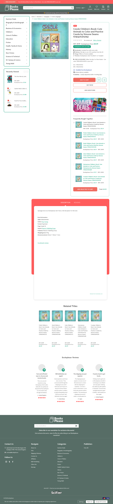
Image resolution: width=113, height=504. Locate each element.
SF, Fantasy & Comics (13, 60)
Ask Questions (90, 90)
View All (86, 448)
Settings (81, 502)
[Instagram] (6, 461)
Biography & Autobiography (15, 24)
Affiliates (33, 459)
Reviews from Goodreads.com (96, 293)
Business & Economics (13, 28)
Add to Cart (21, 86)
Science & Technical (13, 56)
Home (33, 16)
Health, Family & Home (14, 46)
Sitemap (33, 467)
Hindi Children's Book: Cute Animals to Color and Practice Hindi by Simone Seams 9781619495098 (94, 145)
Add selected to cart (85, 189)
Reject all (89, 502)
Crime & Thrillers (11, 35)
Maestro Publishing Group (49, 228)
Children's (9, 32)
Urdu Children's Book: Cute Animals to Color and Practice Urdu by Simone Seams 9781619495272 (93, 155)
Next (27, 72)
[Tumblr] (9, 461)
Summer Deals (11, 19)
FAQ (32, 450)
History (8, 49)
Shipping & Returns (36, 453)
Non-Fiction (10, 53)
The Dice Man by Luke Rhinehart (23, 76)
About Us (33, 448)
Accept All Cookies (101, 502)
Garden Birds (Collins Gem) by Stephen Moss (26, 88)
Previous (25, 72)
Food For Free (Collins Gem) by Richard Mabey (26, 100)
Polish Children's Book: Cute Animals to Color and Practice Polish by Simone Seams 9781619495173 (94, 134)
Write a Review (97, 40)
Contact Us (34, 456)
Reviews (77, 202)
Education (9, 39)
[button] (89, 105)
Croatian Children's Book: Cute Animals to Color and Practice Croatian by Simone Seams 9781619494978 (94, 178)
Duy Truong (45, 221)
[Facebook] (12, 461)
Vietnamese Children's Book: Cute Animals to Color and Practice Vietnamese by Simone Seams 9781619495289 (83, 330)
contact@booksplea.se (12, 452)
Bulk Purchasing (35, 461)
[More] (26, 19)
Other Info (34, 464)
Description (65, 202)
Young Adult (10, 63)
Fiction (8, 42)
